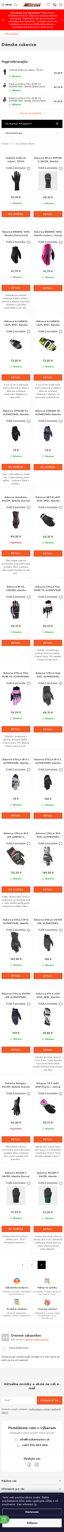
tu (35, 1504)
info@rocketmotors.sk (35, 1439)
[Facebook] (29, 1465)
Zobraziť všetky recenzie (36, 1339)
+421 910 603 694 (35, 1445)
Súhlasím (32, 1523)
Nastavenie (32, 1512)
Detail (48, 214)
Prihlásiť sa (50, 1400)
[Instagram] (37, 1465)
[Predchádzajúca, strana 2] (32, 1265)
